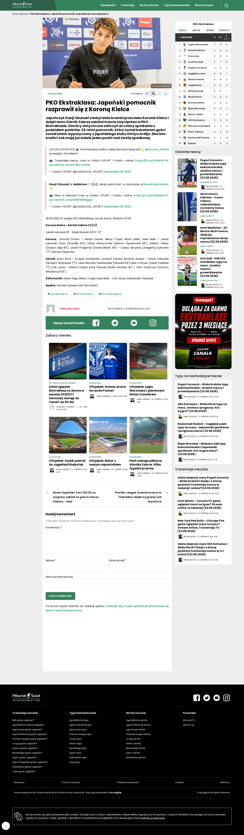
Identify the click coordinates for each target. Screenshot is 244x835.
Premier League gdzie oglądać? (29, 738)
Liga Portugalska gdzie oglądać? (30, 762)
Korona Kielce (84, 294)
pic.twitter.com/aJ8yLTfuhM (69, 165)
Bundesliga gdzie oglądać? (27, 752)
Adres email (117, 560)
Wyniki (210, 30)
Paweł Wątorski (70, 308)
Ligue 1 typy (75, 752)
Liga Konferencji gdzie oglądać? (29, 734)
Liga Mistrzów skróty (136, 720)
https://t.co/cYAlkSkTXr (152, 160)
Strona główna (20, 13)
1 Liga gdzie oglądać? (24, 771)
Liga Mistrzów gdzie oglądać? (28, 724)
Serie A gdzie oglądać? (25, 748)
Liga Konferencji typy (80, 724)
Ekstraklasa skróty (135, 757)
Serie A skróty (133, 743)
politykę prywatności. (153, 818)
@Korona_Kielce (157, 149)
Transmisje (127, 5)
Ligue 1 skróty (133, 752)
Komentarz (54, 527)
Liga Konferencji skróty (138, 724)
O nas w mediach (70, 782)
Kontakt (179, 782)
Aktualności (108, 5)
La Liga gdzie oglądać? (24, 743)
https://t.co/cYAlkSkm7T (151, 195)
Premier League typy (80, 734)
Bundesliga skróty (135, 748)
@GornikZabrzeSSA (154, 184)
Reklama (225, 782)
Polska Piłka (55, 93)
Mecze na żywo (204, 5)
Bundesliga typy (77, 748)
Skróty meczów (149, 5)
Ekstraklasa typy (78, 757)
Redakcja (19, 782)
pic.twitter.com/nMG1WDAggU (71, 200)
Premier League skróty (138, 734)
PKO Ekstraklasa (111, 294)
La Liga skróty (133, 738)
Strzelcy (224, 30)
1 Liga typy (74, 762)
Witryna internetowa (59, 576)
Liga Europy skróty (135, 729)
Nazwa (51, 560)
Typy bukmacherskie (177, 5)
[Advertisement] (25, 67)
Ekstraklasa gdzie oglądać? (27, 766)
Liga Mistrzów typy (79, 720)
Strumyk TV (189, 720)
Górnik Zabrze (59, 294)
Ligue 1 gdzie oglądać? (24, 757)
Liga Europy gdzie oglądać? (27, 729)
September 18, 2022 (117, 172)
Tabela (182, 30)
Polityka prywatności (128, 782)
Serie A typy (75, 743)
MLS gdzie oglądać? (23, 720)
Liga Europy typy (78, 729)
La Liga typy (75, 738)
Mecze (196, 30)
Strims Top (188, 724)
